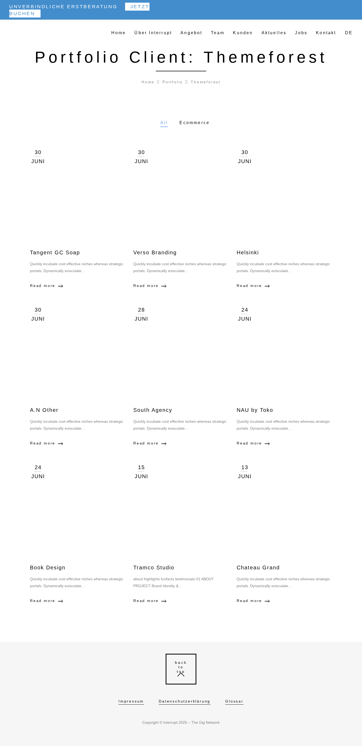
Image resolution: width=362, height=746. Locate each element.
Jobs (301, 32)
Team (218, 32)
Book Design (47, 567)
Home (118, 32)
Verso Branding (155, 252)
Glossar (234, 701)
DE (349, 32)
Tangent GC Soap (55, 252)
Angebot (191, 32)
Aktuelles (274, 32)
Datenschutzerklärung (184, 701)
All (164, 122)
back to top (181, 667)
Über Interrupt (153, 32)
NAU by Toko (255, 410)
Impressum (131, 701)
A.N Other (44, 410)
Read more (42, 285)
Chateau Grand (258, 567)
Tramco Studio (153, 567)
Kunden (243, 32)
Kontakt (326, 32)
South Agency (152, 410)
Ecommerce (194, 122)
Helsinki (248, 252)
